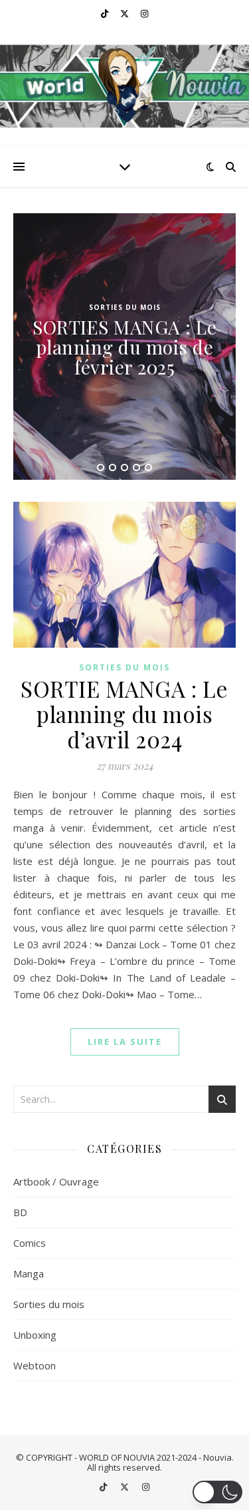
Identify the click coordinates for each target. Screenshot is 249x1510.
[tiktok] (105, 13)
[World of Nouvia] (124, 87)
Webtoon (34, 1365)
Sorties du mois (125, 307)
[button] (217, 1492)
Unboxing (34, 1334)
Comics (29, 1242)
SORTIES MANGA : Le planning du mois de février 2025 (124, 347)
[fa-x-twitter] (125, 13)
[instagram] (144, 13)
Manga (28, 1273)
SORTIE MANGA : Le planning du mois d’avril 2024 (124, 714)
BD (20, 1212)
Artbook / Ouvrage (56, 1181)
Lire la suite (125, 1042)
